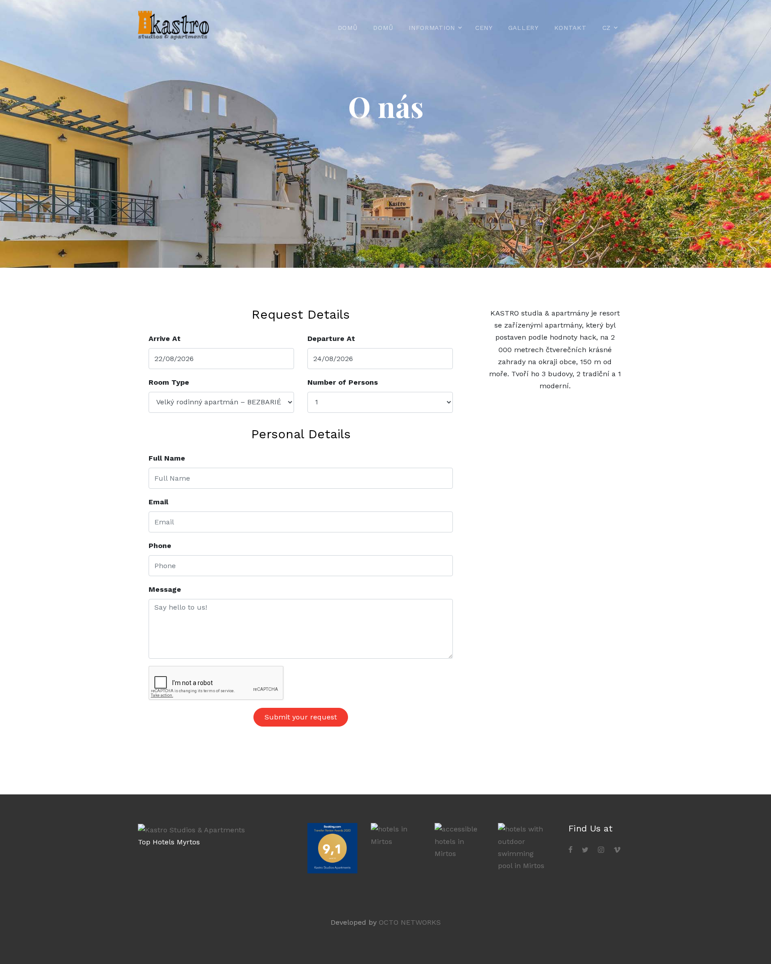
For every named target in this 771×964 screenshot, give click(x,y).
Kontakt (570, 27)
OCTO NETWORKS (410, 922)
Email (158, 502)
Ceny (484, 27)
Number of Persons (342, 382)
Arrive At (165, 338)
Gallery (523, 27)
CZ (606, 27)
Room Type (169, 382)
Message (165, 589)
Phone (160, 545)
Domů (348, 27)
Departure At (331, 338)
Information (432, 27)
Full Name (167, 458)
